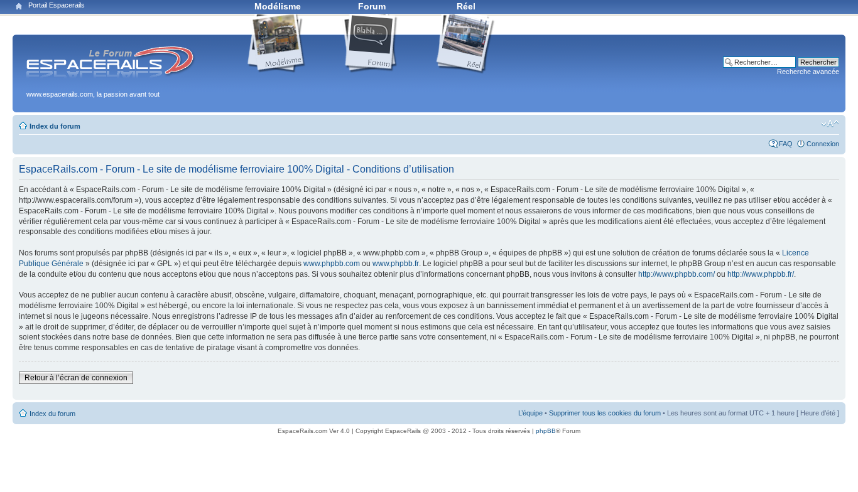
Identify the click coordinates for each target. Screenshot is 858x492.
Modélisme (277, 6)
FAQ (786, 143)
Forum (372, 6)
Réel (466, 6)
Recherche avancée (808, 71)
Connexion (822, 143)
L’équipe (530, 413)
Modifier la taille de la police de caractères (830, 123)
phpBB (546, 430)
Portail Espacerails (56, 5)
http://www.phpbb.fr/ (760, 274)
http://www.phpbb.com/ (676, 274)
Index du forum (55, 126)
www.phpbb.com (331, 263)
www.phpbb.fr (395, 263)
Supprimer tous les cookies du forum (605, 413)
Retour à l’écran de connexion (76, 377)
